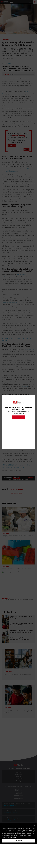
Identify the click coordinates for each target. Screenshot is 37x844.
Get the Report (18, 417)
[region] (18, 833)
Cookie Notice (13, 837)
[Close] (35, 826)
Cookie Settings (18, 840)
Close (32, 397)
